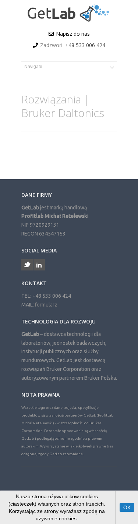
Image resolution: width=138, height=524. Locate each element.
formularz (46, 305)
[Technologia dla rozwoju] (69, 20)
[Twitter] (27, 264)
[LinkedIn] (39, 264)
